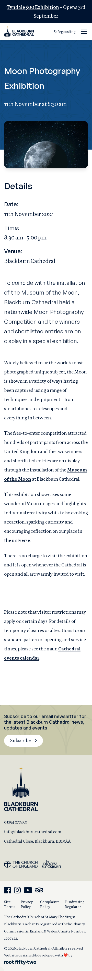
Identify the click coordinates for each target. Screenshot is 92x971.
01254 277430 (15, 822)
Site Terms (9, 904)
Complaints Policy (50, 904)
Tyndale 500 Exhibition (33, 7)
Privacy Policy (27, 904)
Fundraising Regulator (75, 904)
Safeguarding (65, 31)
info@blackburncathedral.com (32, 831)
